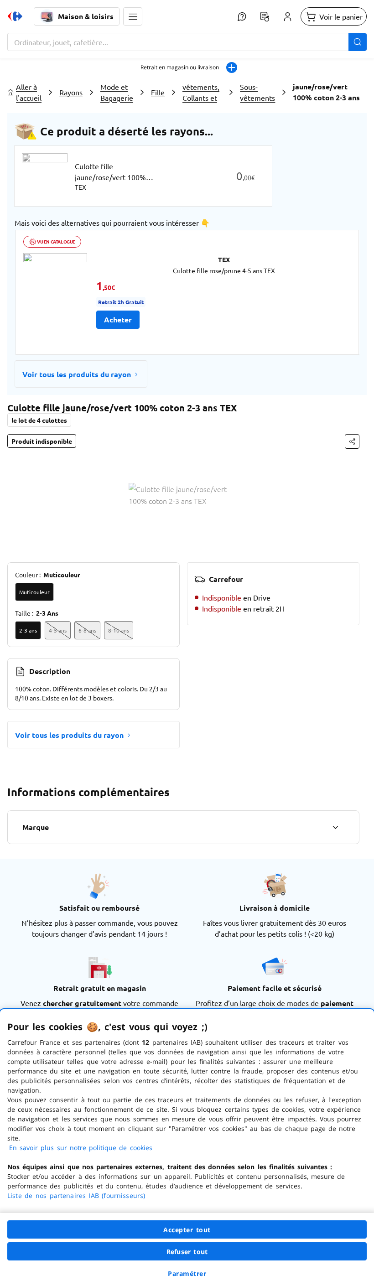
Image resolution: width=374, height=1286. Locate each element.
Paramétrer (187, 1273)
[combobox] (187, 42)
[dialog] (187, 1147)
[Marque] (335, 827)
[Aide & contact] (241, 16)
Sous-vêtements (257, 92)
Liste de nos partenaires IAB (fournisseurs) (76, 1195)
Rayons (71, 92)
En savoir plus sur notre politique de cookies (80, 1147)
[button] (132, 16)
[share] (352, 441)
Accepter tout (187, 1229)
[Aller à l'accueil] (15, 16)
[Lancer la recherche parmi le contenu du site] (357, 42)
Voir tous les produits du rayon (76, 374)
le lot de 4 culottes (39, 420)
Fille (158, 92)
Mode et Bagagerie (116, 92)
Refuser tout (187, 1251)
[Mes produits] (264, 16)
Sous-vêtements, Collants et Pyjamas (200, 92)
